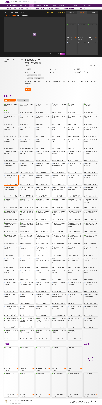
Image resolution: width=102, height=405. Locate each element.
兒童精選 (10, 12)
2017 (29, 69)
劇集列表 (71, 13)
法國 (78, 69)
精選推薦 (30, 78)
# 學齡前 (27, 86)
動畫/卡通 (30, 75)
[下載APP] (62, 54)
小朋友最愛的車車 (38, 78)
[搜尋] (35, 2)
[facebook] (91, 401)
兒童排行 (93, 13)
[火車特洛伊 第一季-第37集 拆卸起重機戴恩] (13, 72)
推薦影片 (82, 13)
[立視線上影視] (11, 2)
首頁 (5, 12)
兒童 (36, 75)
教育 (39, 75)
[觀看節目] (34, 34)
